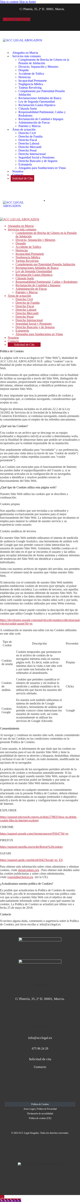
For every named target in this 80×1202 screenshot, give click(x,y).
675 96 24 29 (40, 1048)
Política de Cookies (40, 1104)
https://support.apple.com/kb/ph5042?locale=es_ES (31, 860)
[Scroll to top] (2, 1196)
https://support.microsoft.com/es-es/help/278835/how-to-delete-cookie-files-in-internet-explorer (38, 818)
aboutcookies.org (28, 870)
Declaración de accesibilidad (40, 1113)
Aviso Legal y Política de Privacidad (40, 1109)
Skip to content (9, 1)
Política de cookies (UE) (40, 1118)
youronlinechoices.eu (20, 877)
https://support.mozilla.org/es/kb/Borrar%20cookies (31, 846)
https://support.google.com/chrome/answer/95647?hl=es (34, 833)
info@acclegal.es (40, 1038)
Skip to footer (27, 1)
